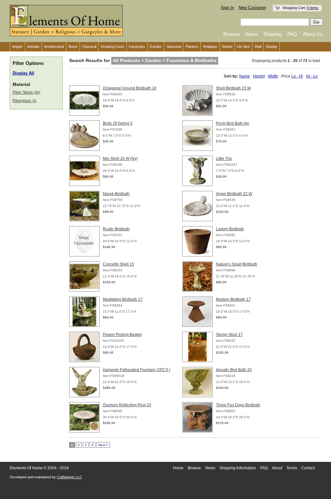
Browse (231, 34)
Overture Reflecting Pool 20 (127, 405)
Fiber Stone (26, 92)
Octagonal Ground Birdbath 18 (129, 88)
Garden (156, 46)
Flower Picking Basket (122, 334)
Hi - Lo (312, 76)
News (251, 34)
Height (259, 76)
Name (244, 76)
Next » (103, 445)
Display (271, 46)
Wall (258, 46)
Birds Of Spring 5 (118, 123)
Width (273, 76)
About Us (313, 34)
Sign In (227, 7)
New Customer (252, 7)
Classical (89, 46)
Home (178, 468)
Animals (33, 46)
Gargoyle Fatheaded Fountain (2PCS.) (136, 370)
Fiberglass (25, 101)
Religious (210, 46)
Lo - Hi (297, 76)
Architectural (54, 46)
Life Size (243, 46)
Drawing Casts (112, 46)
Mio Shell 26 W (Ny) (120, 158)
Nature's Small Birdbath (236, 264)
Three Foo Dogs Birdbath (238, 405)
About (277, 468)
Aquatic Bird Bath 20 (234, 370)
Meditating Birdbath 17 (123, 299)
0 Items (312, 8)
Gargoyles (137, 46)
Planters (192, 46)
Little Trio (224, 158)
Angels (17, 46)
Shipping (272, 34)
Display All (23, 73)
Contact (308, 468)
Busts (73, 46)
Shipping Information (237, 468)
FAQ (292, 34)
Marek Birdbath (116, 194)
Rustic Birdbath (116, 229)
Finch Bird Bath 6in (232, 123)
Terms (291, 468)
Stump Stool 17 (229, 334)
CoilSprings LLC (69, 477)
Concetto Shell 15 (118, 264)
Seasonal (173, 46)
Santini (227, 46)
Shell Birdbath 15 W (233, 88)
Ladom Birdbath (230, 229)
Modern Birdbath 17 (233, 299)
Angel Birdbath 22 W (234, 194)
